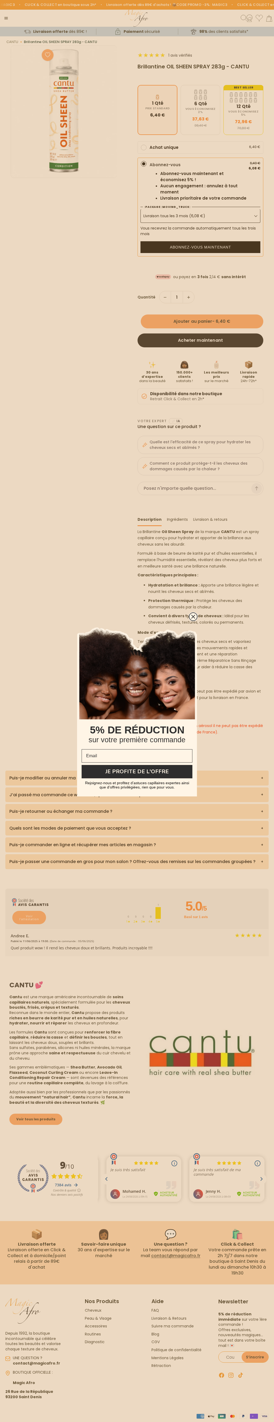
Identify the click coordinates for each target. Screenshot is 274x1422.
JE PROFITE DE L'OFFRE (137, 771)
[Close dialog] (193, 617)
